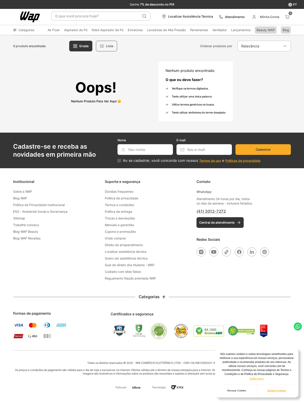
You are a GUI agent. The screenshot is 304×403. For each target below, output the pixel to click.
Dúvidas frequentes (119, 191)
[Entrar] (265, 17)
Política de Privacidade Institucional (39, 205)
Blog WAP (20, 198)
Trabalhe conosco (26, 225)
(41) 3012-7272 (211, 211)
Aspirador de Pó (75, 30)
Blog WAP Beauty (25, 231)
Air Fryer (54, 30)
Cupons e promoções (120, 231)
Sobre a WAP (22, 191)
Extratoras (135, 30)
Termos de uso (210, 160)
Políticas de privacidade (242, 160)
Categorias (26, 30)
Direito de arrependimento (124, 245)
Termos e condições (119, 205)
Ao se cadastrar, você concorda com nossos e (191, 160)
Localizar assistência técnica (125, 251)
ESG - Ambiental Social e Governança (40, 211)
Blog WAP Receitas (27, 238)
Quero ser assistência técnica (126, 258)
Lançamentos (241, 30)
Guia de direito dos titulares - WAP (129, 265)
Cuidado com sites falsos (123, 271)
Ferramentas (199, 30)
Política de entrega (118, 211)
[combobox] (100, 16)
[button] (152, 297)
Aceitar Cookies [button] (277, 390)
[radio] (80, 46)
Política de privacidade (121, 198)
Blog (286, 30)
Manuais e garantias (119, 225)
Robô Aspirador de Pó (108, 30)
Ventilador (219, 30)
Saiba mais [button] (257, 378)
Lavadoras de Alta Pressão (166, 30)
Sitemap (19, 218)
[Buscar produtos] (144, 16)
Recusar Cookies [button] (236, 390)
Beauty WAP (266, 30)
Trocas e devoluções (120, 218)
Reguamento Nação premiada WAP (130, 278)
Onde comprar (115, 238)
